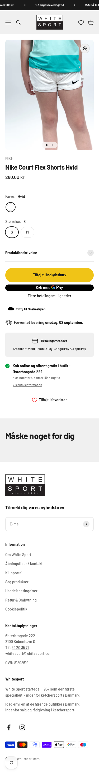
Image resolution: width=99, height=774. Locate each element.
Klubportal (13, 573)
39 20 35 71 (20, 647)
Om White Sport (18, 554)
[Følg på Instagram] (22, 727)
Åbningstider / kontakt (24, 563)
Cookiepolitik (16, 609)
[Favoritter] (81, 22)
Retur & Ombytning (21, 600)
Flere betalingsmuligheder (49, 295)
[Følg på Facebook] (8, 727)
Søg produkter (17, 582)
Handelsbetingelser (21, 591)
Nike (9, 158)
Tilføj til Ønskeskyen (30, 309)
